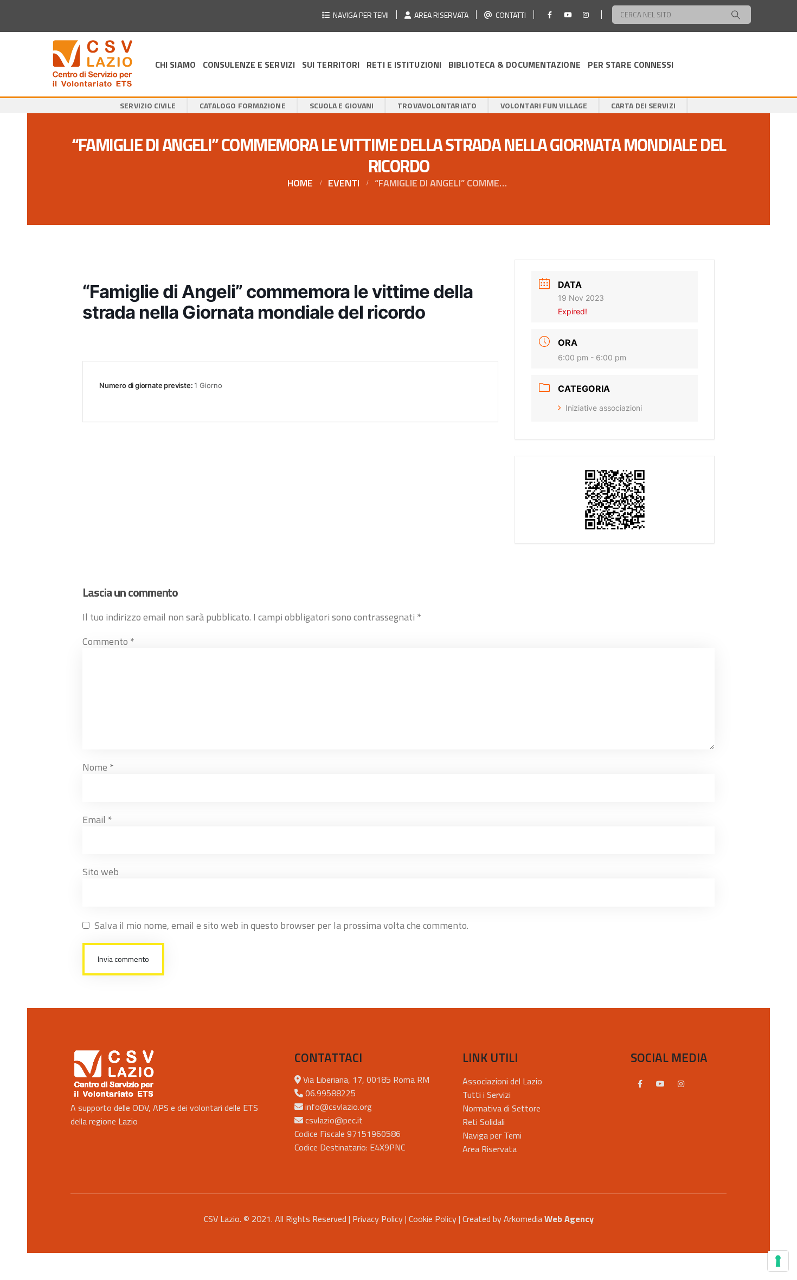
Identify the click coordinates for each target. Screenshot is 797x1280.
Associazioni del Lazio (502, 1081)
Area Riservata (489, 1148)
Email (97, 819)
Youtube (660, 1084)
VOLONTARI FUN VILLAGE (543, 105)
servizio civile (148, 105)
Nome (98, 767)
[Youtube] (567, 14)
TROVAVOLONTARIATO (437, 105)
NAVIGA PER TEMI (359, 15)
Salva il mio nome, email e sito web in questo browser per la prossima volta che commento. (281, 925)
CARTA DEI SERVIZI (643, 105)
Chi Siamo (175, 64)
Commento (108, 641)
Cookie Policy (433, 1218)
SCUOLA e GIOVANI (342, 105)
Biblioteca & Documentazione (514, 64)
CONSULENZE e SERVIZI (249, 64)
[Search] (736, 14)
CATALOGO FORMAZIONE (243, 105)
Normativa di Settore (501, 1108)
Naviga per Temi (492, 1135)
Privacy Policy (377, 1218)
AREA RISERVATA (439, 15)
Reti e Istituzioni (404, 64)
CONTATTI (509, 15)
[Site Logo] (92, 64)
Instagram (681, 1084)
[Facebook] (549, 14)
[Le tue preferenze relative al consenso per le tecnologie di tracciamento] (778, 1261)
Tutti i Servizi (486, 1094)
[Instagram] (585, 14)
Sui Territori (330, 64)
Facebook (640, 1084)
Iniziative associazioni (603, 407)
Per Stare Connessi (631, 64)
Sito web (100, 871)
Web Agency (569, 1218)
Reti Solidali (483, 1121)
